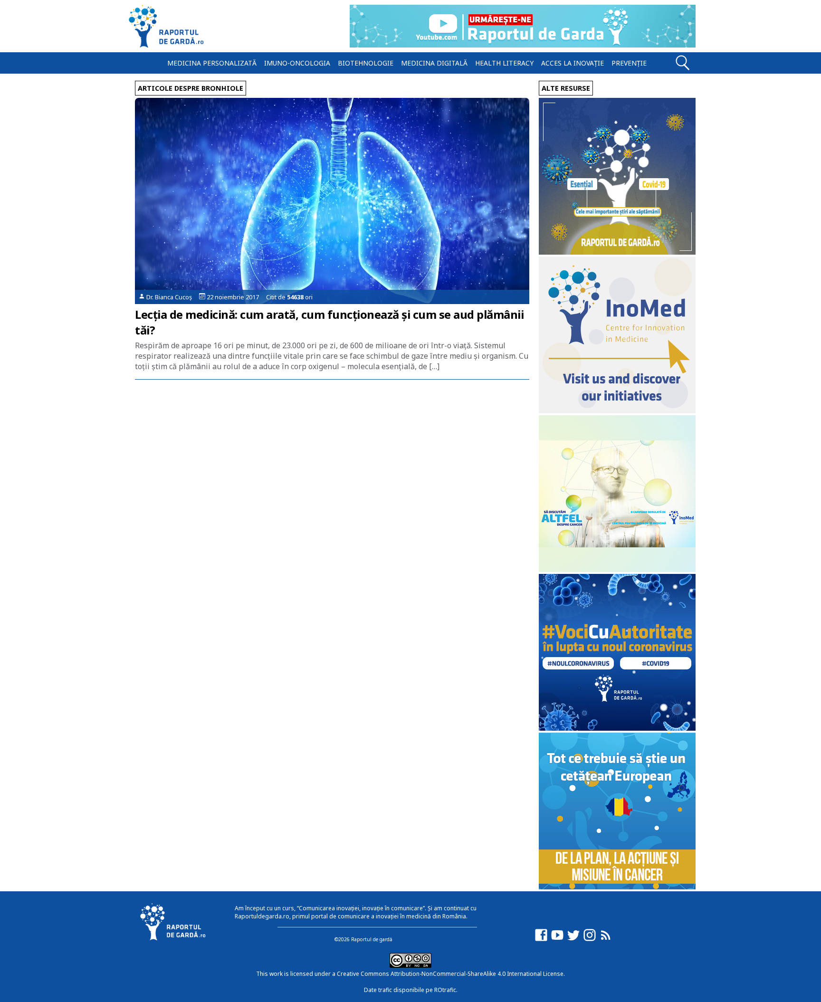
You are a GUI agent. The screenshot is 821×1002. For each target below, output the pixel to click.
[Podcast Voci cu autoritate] (617, 728)
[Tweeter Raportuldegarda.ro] (573, 939)
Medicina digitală (434, 62)
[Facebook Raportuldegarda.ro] (541, 939)
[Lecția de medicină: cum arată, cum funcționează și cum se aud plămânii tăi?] (332, 201)
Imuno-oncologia (297, 62)
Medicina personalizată (212, 62)
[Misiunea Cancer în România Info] (617, 887)
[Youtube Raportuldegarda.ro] (557, 939)
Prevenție (629, 62)
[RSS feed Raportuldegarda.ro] (606, 939)
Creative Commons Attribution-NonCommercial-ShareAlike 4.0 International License (450, 974)
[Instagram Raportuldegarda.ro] (589, 939)
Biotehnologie (365, 62)
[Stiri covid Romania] (617, 252)
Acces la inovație (572, 62)
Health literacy (504, 62)
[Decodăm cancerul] (617, 411)
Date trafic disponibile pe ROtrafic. (411, 990)
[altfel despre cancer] (617, 569)
